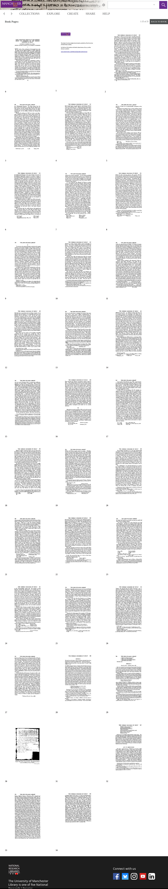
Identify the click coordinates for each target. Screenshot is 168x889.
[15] (27, 403)
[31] (78, 748)
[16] (78, 403)
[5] (128, 127)
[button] (163, 5)
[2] (127, 58)
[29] (128, 679)
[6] (27, 196)
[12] (27, 334)
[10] (78, 265)
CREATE (72, 13)
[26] (128, 610)
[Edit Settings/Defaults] (104, 5)
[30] (27, 748)
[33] (27, 817)
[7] (78, 196)
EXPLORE (53, 13)
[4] (78, 127)
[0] (27, 58)
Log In (95, 5)
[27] (27, 679)
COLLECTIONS (29, 13)
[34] (78, 817)
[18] (27, 472)
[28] (78, 679)
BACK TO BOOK (159, 21)
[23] (128, 541)
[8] (128, 196)
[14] (128, 334)
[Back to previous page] (4, 14)
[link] (154, 5)
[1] (77, 58)
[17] (128, 403)
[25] (78, 610)
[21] (27, 541)
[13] (78, 334)
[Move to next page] (12, 14)
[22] (78, 541)
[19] (78, 472)
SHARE (90, 13)
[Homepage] (62, 5)
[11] (128, 265)
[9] (27, 265)
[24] (27, 610)
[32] (128, 748)
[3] (27, 127)
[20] (128, 472)
